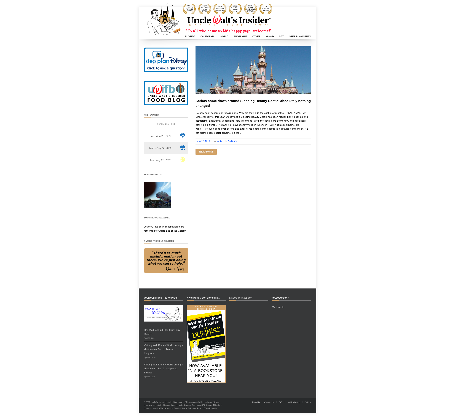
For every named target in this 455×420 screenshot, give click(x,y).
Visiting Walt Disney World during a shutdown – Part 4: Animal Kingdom (163, 349)
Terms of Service (204, 408)
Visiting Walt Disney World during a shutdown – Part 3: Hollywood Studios (163, 368)
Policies (307, 402)
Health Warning (293, 402)
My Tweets (278, 307)
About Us (256, 402)
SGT (281, 36)
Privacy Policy (186, 408)
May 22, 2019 (203, 141)
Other (256, 36)
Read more (206, 151)
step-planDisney (300, 36)
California (207, 36)
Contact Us (269, 402)
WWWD (270, 36)
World (224, 36)
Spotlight (240, 36)
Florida (190, 36)
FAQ (280, 402)
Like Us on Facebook (240, 298)
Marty (219, 141)
